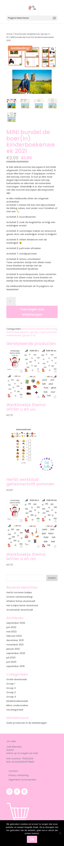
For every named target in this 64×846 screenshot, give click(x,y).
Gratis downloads (16, 679)
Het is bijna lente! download (22, 605)
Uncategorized (14, 709)
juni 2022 (11, 627)
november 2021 (15, 644)
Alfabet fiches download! (20, 601)
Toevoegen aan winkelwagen (32, 312)
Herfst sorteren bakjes (19, 592)
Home (9, 33)
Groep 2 (11, 688)
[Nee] (60, 833)
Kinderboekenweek (17, 701)
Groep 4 (11, 696)
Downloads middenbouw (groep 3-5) (31, 334)
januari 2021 (13, 648)
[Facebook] (17, 791)
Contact (13, 771)
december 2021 (15, 640)
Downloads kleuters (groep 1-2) (24, 332)
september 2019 (15, 666)
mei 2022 (11, 631)
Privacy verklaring (19, 775)
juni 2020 (11, 661)
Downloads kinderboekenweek (39, 328)
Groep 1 (10, 683)
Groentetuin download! (19, 609)
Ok (32, 839)
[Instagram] (9, 791)
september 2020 (15, 653)
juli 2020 (11, 657)
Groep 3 (11, 692)
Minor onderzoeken (17, 705)
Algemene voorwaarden (22, 779)
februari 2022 (14, 635)
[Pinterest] (24, 791)
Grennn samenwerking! (19, 596)
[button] (52, 49)
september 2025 (15, 622)
